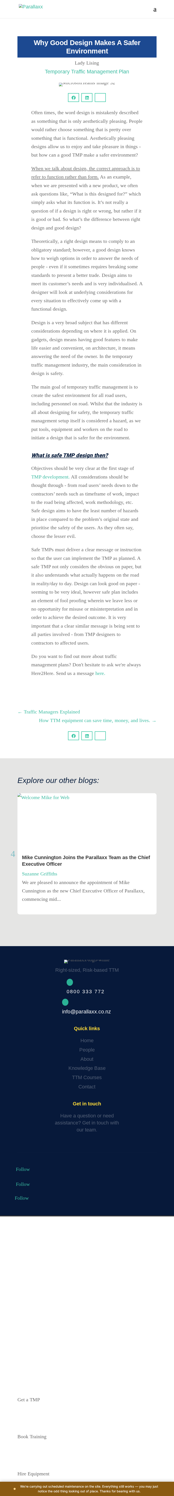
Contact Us (34, 1144)
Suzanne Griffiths (39, 874)
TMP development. (50, 477)
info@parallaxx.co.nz (86, 1012)
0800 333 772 (86, 991)
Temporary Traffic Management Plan (87, 72)
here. (100, 673)
